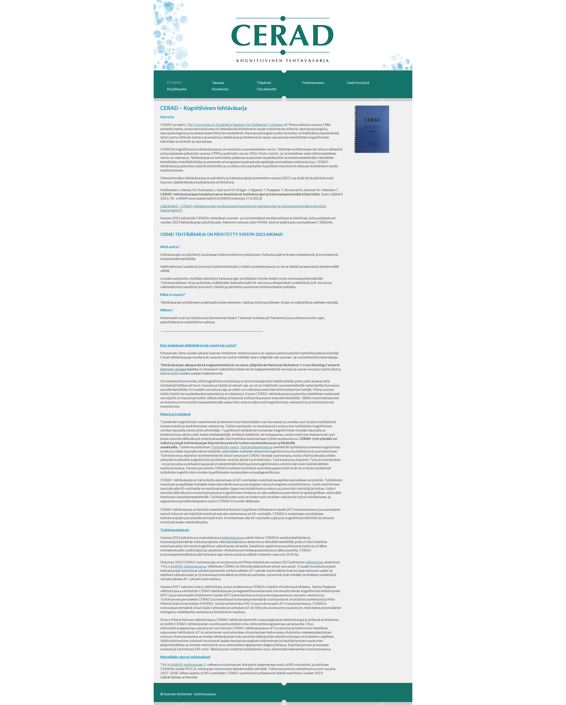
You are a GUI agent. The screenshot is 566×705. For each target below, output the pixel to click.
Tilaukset (264, 82)
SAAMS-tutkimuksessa (188, 566)
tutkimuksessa (233, 537)
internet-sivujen (173, 369)
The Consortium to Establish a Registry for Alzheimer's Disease (234, 124)
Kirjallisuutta (176, 89)
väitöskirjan (314, 562)
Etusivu (174, 82)
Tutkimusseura (313, 82)
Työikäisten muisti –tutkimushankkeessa (241, 447)
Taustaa (218, 82)
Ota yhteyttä (266, 89)
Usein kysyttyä (357, 82)
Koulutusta (220, 89)
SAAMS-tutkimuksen (187, 664)
